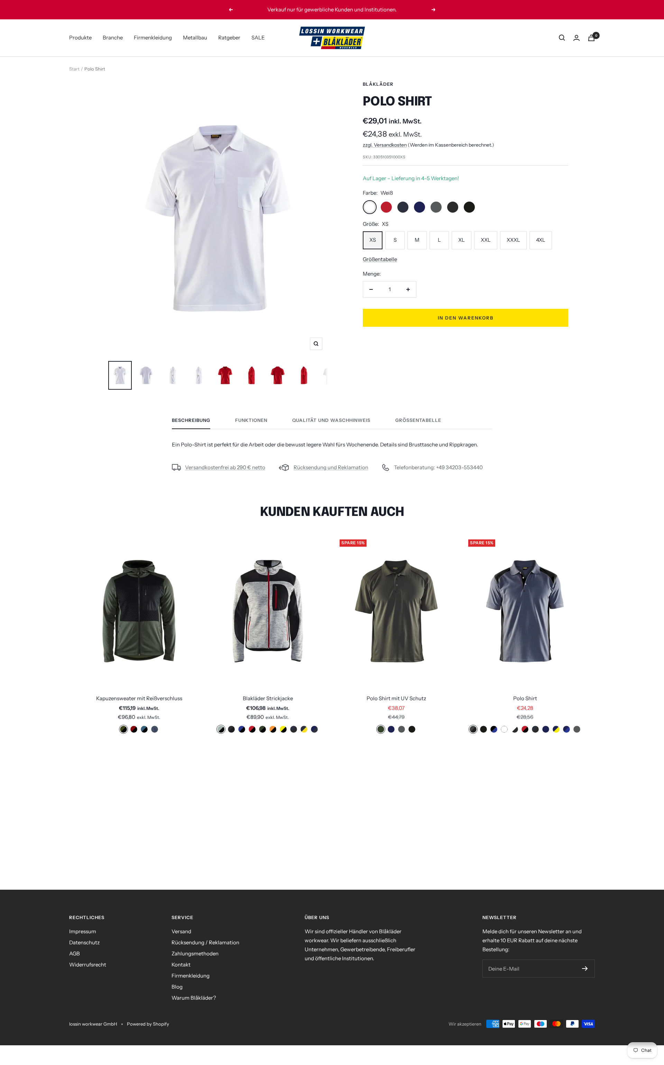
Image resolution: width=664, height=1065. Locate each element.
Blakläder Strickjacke (268, 698)
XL (461, 240)
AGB (74, 953)
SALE (258, 37)
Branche (113, 37)
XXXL (513, 240)
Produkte (80, 37)
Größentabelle (380, 259)
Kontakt (181, 964)
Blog (177, 986)
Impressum (82, 931)
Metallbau (195, 37)
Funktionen (251, 420)
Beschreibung (191, 420)
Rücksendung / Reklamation (205, 942)
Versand (181, 931)
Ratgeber (229, 37)
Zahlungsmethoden (195, 953)
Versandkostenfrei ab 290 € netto (225, 467)
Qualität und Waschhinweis (331, 420)
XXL (486, 240)
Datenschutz (84, 942)
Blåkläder (378, 84)
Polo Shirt (525, 698)
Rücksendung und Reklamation (331, 467)
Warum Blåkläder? (194, 997)
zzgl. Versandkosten (385, 145)
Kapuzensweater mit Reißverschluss (139, 698)
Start (74, 69)
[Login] (576, 38)
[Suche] (562, 38)
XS (372, 240)
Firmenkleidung (153, 37)
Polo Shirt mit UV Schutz (396, 698)
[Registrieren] (585, 968)
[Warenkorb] (591, 38)
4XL (540, 240)
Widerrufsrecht (87, 964)
